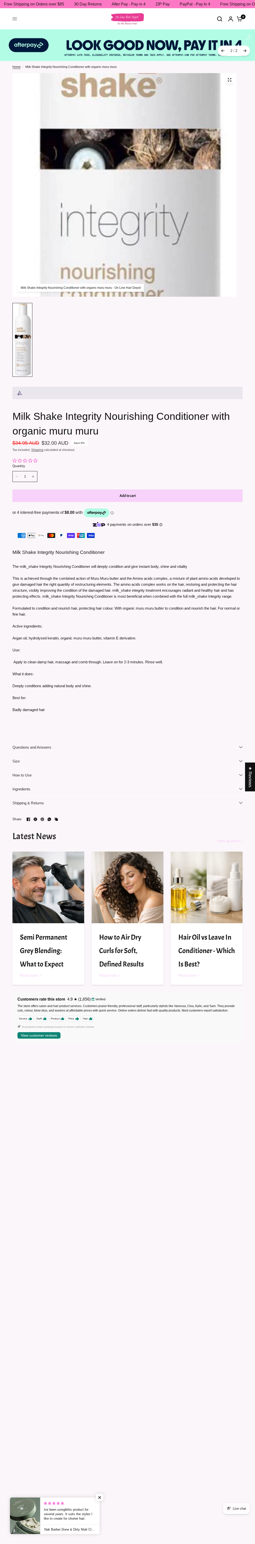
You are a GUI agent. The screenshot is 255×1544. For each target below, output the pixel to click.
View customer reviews (39, 1027)
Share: (17, 810)
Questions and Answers (31, 738)
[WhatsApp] (49, 811)
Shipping (37, 441)
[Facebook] (28, 811)
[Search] (220, 18)
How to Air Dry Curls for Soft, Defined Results (121, 942)
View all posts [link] (228, 832)
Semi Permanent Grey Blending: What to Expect (43, 942)
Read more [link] (29, 966)
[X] (35, 811)
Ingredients (21, 780)
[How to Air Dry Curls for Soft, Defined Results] (127, 879)
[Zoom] (229, 71)
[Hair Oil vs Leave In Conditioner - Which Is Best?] (207, 879)
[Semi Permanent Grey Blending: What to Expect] (48, 879)
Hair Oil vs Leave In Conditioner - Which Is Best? (206, 942)
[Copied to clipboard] (56, 811)
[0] (238, 18)
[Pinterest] (42, 811)
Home (16, 58)
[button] (99, 1497)
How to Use (22, 766)
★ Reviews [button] (250, 777)
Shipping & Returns (28, 794)
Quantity (18, 457)
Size (16, 752)
